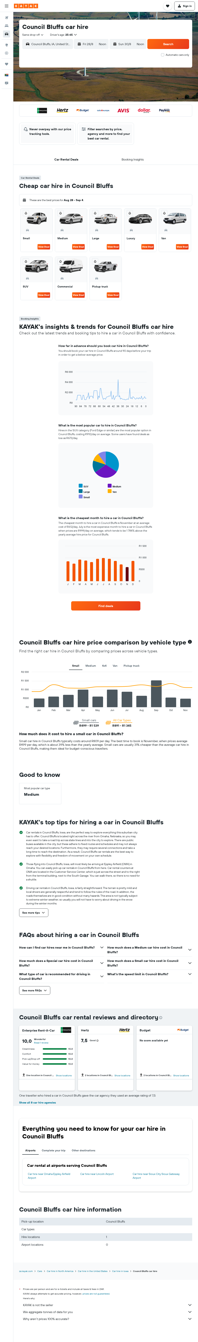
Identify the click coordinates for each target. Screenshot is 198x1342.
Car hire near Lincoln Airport (97, 1174)
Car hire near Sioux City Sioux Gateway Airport (156, 1176)
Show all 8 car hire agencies (37, 1102)
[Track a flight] (7, 53)
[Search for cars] (7, 34)
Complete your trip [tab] (54, 1150)
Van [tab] (115, 665)
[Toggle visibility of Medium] (114, 486)
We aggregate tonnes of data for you (48, 1312)
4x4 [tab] (104, 665)
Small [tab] (75, 665)
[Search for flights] (7, 18)
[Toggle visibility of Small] (84, 497)
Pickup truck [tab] (131, 665)
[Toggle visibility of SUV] (83, 486)
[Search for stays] (7, 26)
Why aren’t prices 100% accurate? (46, 1319)
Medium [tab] (90, 665)
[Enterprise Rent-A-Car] (66, 1030)
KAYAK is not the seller (38, 1305)
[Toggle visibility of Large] (84, 491)
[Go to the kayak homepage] (26, 6)
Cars (39, 1271)
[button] (6, 6)
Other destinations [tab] (83, 1150)
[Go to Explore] (7, 45)
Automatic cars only (177, 55)
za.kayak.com (26, 1271)
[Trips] (7, 64)
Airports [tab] (30, 1150)
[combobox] (33, 35)
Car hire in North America (60, 1271)
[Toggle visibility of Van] (112, 491)
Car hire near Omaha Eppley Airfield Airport (49, 1176)
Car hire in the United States (93, 1271)
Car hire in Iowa (120, 1271)
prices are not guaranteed (96, 1293)
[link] (105, 606)
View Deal (43, 246)
